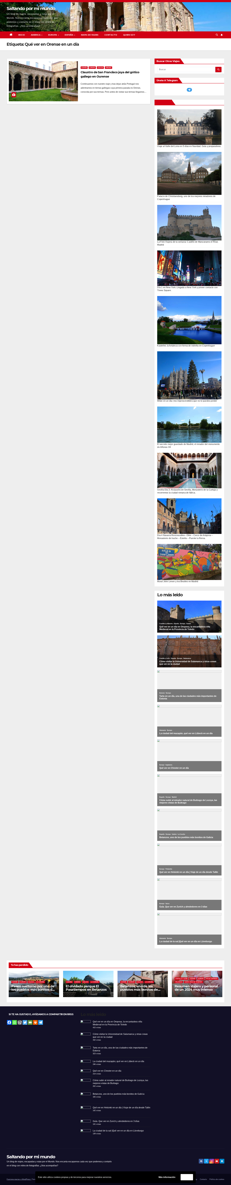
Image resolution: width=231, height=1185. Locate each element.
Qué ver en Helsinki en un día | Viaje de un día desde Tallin (121, 1107)
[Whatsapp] (14, 1022)
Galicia (100, 67)
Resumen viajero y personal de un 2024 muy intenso (196, 987)
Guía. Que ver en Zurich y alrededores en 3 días (116, 1121)
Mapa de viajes (90, 35)
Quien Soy (129, 35)
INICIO (21, 35)
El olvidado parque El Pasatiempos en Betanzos (86, 987)
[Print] (35, 1022)
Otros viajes (164, 102)
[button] (217, 35)
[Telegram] (40, 1022)
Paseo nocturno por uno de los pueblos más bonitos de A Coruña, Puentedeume (32, 989)
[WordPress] (19, 1022)
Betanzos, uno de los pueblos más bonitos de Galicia (139, 989)
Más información (167, 1177)
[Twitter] (25, 1022)
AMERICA (36, 35)
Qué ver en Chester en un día (107, 1071)
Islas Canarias (211, 978)
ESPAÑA (69, 35)
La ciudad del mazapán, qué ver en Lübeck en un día (118, 1061)
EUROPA (53, 35)
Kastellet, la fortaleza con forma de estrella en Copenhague (186, 346)
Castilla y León (181, 978)
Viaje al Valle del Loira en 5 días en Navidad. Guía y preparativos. (189, 146)
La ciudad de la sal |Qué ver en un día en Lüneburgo (118, 1131)
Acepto (186, 1177)
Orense (108, 67)
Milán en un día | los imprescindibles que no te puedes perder (187, 401)
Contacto (110, 35)
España (84, 67)
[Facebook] (9, 1022)
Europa (92, 67)
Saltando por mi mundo (31, 8)
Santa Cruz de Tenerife (193, 982)
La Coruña (40, 982)
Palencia (178, 982)
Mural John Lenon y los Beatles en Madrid (177, 581)
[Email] (30, 1022)
